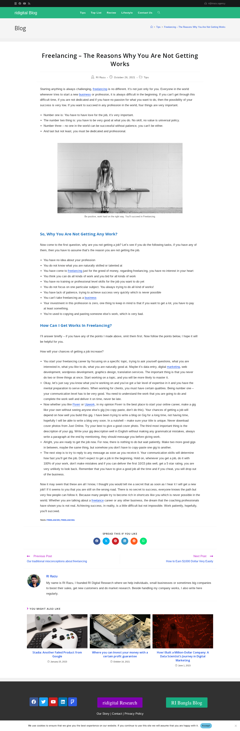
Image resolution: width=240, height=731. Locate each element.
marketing (173, 366)
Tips (146, 77)
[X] (16, 3)
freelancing (100, 89)
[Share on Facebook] (96, 541)
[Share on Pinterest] (115, 541)
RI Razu (101, 77)
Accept (206, 725)
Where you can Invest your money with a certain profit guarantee (120, 654)
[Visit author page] (34, 580)
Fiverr (76, 404)
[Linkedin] (63, 701)
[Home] (151, 27)
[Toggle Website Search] (159, 12)
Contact (117, 713)
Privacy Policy (134, 713)
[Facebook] (20, 3)
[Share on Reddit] (134, 541)
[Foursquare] (72, 701)
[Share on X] (106, 541)
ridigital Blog (26, 12)
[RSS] (29, 3)
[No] (235, 725)
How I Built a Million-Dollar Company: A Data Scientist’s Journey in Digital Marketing (183, 656)
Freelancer (53, 520)
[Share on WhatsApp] (143, 541)
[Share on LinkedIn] (124, 541)
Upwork (90, 404)
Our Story (103, 713)
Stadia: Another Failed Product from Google (57, 654)
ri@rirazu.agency (216, 3)
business (85, 94)
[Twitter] (43, 701)
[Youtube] (24, 3)
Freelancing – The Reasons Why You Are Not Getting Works (194, 27)
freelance (98, 500)
